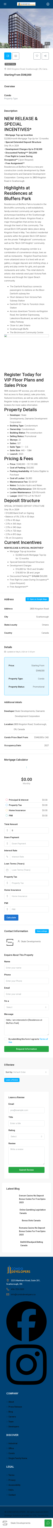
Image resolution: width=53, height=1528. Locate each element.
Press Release (15, 1407)
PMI (6, 903)
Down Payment (11, 837)
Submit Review (26, 1170)
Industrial (12, 1443)
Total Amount (11, 824)
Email (7, 988)
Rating (11, 1130)
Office (11, 1448)
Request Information (26, 1049)
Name (7, 961)
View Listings (42, 931)
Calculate (11, 917)
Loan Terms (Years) (14, 863)
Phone (7, 974)
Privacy (11, 1480)
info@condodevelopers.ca (23, 1294)
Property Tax (10, 877)
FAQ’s (11, 1490)
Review (12, 1143)
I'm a (6, 1001)
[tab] (7, 56)
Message (8, 1014)
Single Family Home (17, 1458)
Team (11, 1422)
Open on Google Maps (38, 599)
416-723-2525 (17, 1289)
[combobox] (26, 1007)
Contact (12, 1495)
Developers (13, 1426)
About (11, 1402)
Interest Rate (10, 850)
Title (10, 1117)
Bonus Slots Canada (31, 1220)
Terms (11, 1475)
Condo (11, 1453)
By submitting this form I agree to (28, 1040)
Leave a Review (12, 1080)
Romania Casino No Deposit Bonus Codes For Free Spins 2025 (32, 1231)
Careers (12, 1417)
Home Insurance (12, 890)
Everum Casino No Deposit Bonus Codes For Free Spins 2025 (32, 1199)
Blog (10, 1412)
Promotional (10, 64)
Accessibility (14, 1485)
